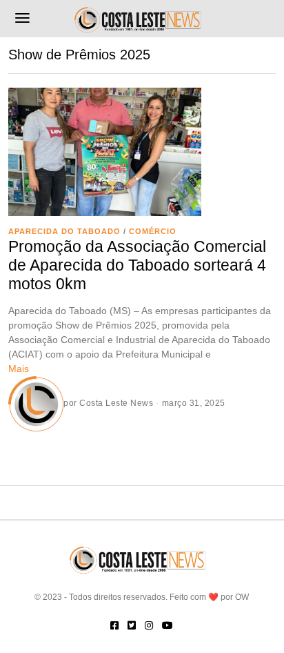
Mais (18, 368)
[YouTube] (167, 625)
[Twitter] (131, 625)
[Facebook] (114, 625)
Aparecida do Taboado (64, 231)
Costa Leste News (116, 403)
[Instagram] (148, 625)
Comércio (152, 231)
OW (242, 597)
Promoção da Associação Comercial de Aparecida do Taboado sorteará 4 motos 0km (137, 265)
